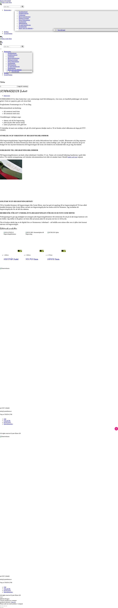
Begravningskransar (24, 17)
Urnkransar (22, 15)
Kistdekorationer (23, 13)
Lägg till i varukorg (23, 86)
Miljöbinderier (23, 23)
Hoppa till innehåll (5, 1)
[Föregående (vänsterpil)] (0, 607)
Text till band (61, 30)
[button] (11, 10)
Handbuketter (23, 26)
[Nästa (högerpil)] (2, 607)
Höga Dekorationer (24, 20)
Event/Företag (8, 33)
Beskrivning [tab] (7, 95)
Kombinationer (23, 12)
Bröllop (6, 32)
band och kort (72, 157)
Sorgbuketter (22, 21)
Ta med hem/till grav (25, 25)
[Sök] (1, 4)
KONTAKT (7, 422)
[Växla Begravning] (31, 51)
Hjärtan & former (24, 18)
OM (5, 419)
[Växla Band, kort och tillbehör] (31, 70)
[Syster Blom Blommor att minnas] (6, 2)
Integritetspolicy (8, 424)
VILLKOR (7, 420)
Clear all (13, 602)
